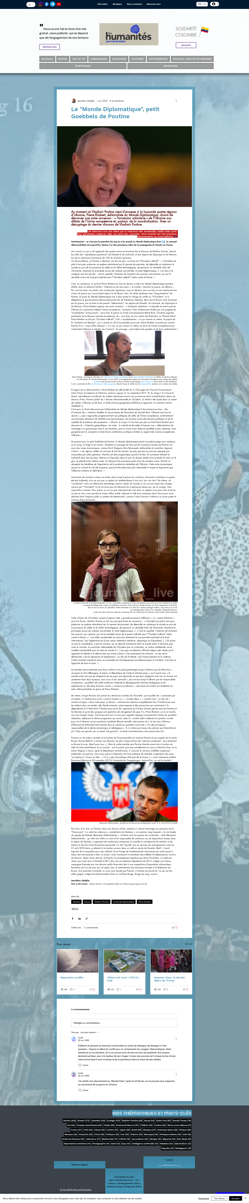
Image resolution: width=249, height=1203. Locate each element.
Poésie (109, 1125)
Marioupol (151, 1134)
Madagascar (183, 1148)
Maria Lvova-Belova (180, 1125)
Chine (99, 1134)
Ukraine (76, 901)
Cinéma (160, 1125)
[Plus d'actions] (176, 100)
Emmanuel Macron (127, 1125)
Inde (187, 1134)
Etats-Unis (164, 1120)
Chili (88, 1129)
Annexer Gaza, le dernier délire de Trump (169, 979)
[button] (79, 1165)
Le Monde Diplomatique (123, 901)
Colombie (98, 1120)
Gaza (126, 1143)
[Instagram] (40, 4)
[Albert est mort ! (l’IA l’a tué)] (124, 960)
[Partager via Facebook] (72, 918)
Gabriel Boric (183, 1143)
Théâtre (146, 1125)
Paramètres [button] (203, 1198)
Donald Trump (182, 1120)
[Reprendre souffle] (77, 960)
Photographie (101, 1143)
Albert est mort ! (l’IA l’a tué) (122, 979)
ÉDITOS (75, 908)
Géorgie (155, 1139)
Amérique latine (167, 1129)
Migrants (169, 1139)
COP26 (125, 1139)
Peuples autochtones (90, 1125)
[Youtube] (58, 4)
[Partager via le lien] (86, 918)
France (77, 1129)
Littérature (93, 1139)
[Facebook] (46, 4)
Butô (115, 1143)
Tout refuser (219, 1198)
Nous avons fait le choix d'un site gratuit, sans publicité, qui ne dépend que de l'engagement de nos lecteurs (63, 33)
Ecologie (114, 1120)
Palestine (166, 1143)
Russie (87, 901)
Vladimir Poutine (102, 901)
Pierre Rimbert (144, 901)
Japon (125, 1129)
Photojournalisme (171, 1134)
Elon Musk (184, 1139)
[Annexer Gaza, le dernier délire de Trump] (171, 960)
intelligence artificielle (145, 1143)
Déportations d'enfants (77, 1143)
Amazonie (86, 1134)
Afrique (185, 1129)
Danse (149, 1120)
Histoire (137, 1134)
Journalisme (140, 1139)
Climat (99, 1129)
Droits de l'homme (73, 1139)
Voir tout (188, 943)
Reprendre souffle (72, 977)
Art (71, 1125)
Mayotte (168, 1148)
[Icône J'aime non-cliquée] (80, 1065)
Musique (149, 1129)
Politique (113, 1134)
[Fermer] (245, 1198)
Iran (125, 1134)
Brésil (137, 1129)
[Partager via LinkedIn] (79, 918)
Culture (112, 1129)
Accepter (236, 1198)
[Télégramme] (52, 4)
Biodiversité (110, 1139)
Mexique (71, 1134)
